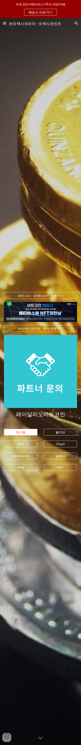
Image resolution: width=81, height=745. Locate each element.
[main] (40, 414)
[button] (4, 23)
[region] (40, 9)
